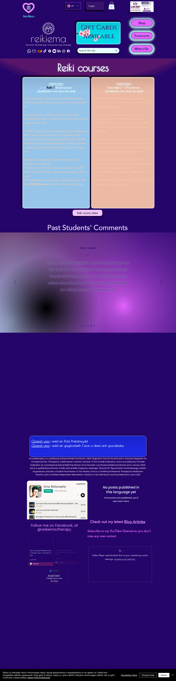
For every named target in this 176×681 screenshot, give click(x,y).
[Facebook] (68, 51)
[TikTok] (45, 51)
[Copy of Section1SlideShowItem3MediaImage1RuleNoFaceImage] (87, 325)
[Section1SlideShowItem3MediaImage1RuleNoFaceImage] (84, 325)
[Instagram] (64, 51)
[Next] (161, 282)
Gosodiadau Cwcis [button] (129, 675)
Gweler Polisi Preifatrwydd (38, 677)
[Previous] (15, 282)
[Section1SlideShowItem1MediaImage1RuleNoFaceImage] (94, 325)
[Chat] (29, 51)
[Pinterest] (50, 51)
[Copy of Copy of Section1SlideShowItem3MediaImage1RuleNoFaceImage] (91, 325)
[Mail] (34, 51)
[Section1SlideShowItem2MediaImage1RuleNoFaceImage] (81, 325)
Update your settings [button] (124, 559)
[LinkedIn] (59, 51)
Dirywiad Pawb (148, 675)
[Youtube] (54, 51)
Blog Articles (134, 521)
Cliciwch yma (40, 441)
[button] (111, 5)
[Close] (172, 675)
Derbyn (164, 675)
